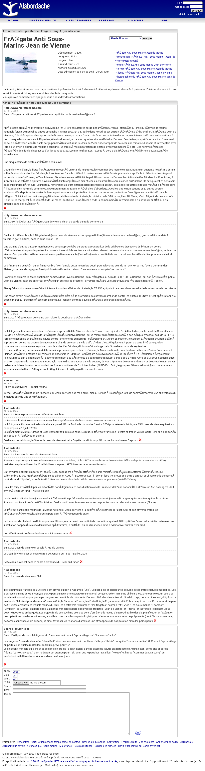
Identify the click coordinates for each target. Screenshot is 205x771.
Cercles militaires (83, 746)
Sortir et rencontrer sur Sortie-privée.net (139, 746)
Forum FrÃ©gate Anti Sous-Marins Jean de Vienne (143, 64)
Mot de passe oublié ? (191, 14)
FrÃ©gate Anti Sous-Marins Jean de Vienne (139, 52)
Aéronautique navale (13, 746)
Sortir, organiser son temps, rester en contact (55, 742)
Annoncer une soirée (167, 742)
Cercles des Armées (105, 746)
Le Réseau (106, 20)
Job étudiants (146, 742)
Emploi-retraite (129, 742)
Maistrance (65, 746)
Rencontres (23, 742)
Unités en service (42, 20)
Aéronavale (186, 742)
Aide (164, 20)
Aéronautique (34, 746)
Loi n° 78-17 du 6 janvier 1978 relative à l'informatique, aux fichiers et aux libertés (71, 761)
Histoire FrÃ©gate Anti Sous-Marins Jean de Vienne (144, 68)
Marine (13, 20)
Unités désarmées (77, 20)
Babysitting (113, 742)
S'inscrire (135, 20)
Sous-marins (50, 746)
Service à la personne (93, 742)
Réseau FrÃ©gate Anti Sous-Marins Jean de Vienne (144, 72)
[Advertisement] (102, 9)
